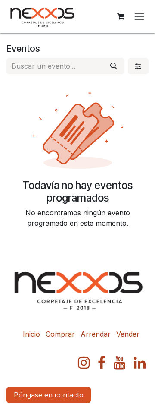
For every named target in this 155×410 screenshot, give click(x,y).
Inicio (31, 334)
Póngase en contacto (49, 395)
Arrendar (96, 334)
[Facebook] (101, 363)
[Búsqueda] (113, 66)
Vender (128, 334)
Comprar (60, 334)
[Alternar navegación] (139, 16)
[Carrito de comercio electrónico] (120, 16)
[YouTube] (119, 363)
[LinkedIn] (139, 363)
